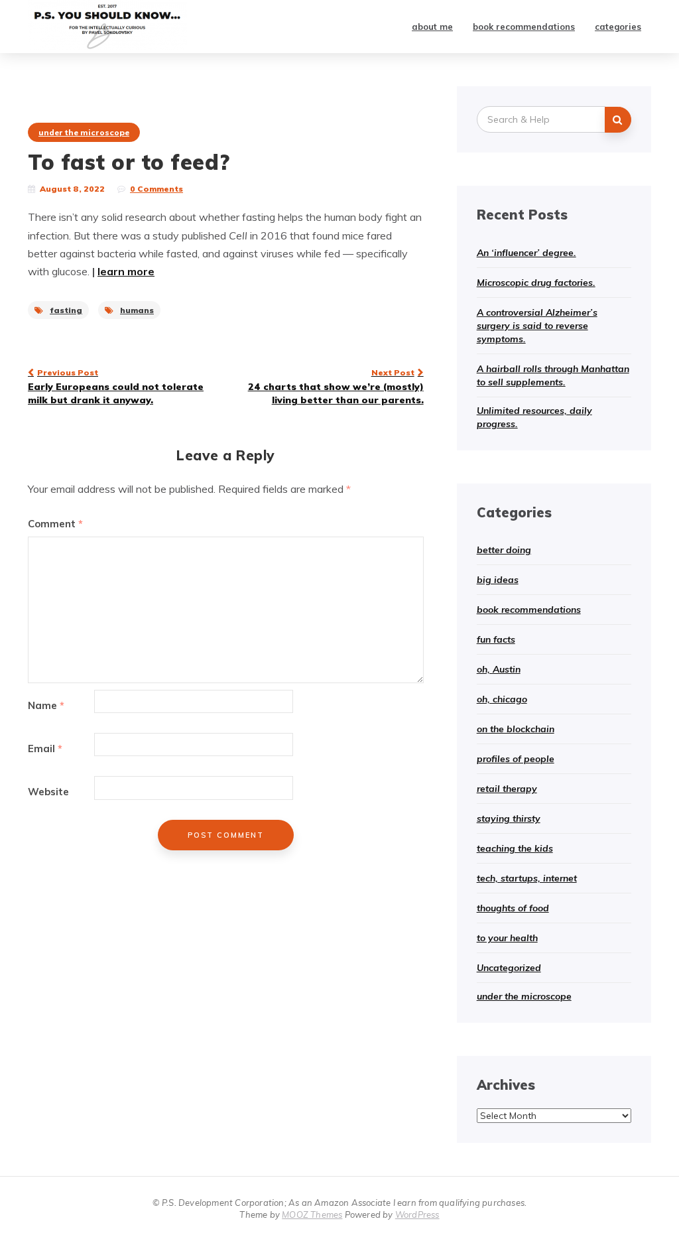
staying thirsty (508, 818)
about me (432, 26)
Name (46, 705)
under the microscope (83, 132)
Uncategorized (509, 968)
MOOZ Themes (312, 1214)
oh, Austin (499, 669)
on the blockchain (515, 729)
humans (137, 310)
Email (45, 748)
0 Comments (156, 189)
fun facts (496, 639)
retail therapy (507, 789)
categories (618, 26)
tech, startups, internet (527, 878)
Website (48, 791)
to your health (507, 938)
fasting (66, 310)
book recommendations (524, 26)
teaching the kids (515, 848)
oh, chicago (502, 699)
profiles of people (515, 759)
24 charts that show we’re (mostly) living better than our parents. (335, 386)
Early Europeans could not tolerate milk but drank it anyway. (116, 386)
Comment (55, 523)
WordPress (417, 1214)
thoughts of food (513, 908)
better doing (504, 550)
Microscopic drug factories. (536, 283)
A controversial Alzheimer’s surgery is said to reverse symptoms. (537, 325)
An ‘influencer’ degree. (526, 253)
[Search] (618, 120)
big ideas (498, 580)
